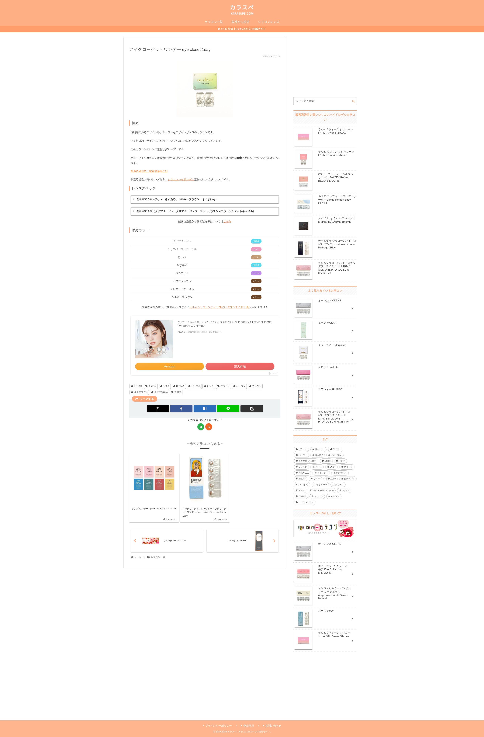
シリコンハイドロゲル (181, 179)
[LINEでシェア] (228, 408)
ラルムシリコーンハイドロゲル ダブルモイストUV (219, 307)
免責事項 (248, 725)
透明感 (177, 392)
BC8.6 (166, 386)
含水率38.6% (161, 392)
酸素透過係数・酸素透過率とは (149, 171)
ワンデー (256, 386)
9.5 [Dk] (152, 386)
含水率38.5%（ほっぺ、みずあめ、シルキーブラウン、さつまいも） (177, 199)
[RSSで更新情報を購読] (208, 426)
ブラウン (225, 386)
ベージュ (240, 386)
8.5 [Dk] (138, 386)
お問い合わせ (273, 725)
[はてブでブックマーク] (205, 408)
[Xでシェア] (158, 408)
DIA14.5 (180, 386)
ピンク (210, 386)
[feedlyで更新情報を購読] (200, 426)
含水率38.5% (140, 392)
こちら (227, 221)
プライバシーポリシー (218, 725)
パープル (195, 386)
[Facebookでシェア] (181, 408)
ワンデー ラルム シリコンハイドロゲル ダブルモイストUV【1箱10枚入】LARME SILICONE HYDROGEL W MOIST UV (224, 324)
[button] (251, 408)
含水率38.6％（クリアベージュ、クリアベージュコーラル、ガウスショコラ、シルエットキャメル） (195, 211)
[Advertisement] (325, 66)
